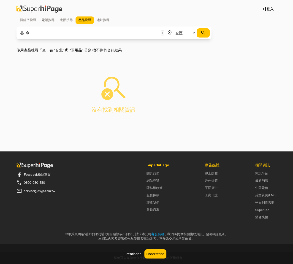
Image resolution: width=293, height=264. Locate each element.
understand (155, 253)
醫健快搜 (261, 217)
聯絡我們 (152, 202)
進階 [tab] (66, 20)
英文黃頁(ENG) (266, 195)
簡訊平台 (261, 173)
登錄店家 (152, 210)
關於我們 (152, 173)
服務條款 (152, 195)
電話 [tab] (48, 20)
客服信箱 (157, 234)
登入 (267, 9)
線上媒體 (211, 173)
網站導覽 (152, 180)
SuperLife (262, 210)
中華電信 (261, 188)
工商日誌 (211, 195)
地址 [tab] (103, 20)
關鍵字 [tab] (28, 20)
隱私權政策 (154, 188)
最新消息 (261, 180)
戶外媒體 (211, 180)
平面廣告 (211, 188)
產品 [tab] (84, 20)
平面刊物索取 (264, 202)
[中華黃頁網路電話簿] (39, 9)
